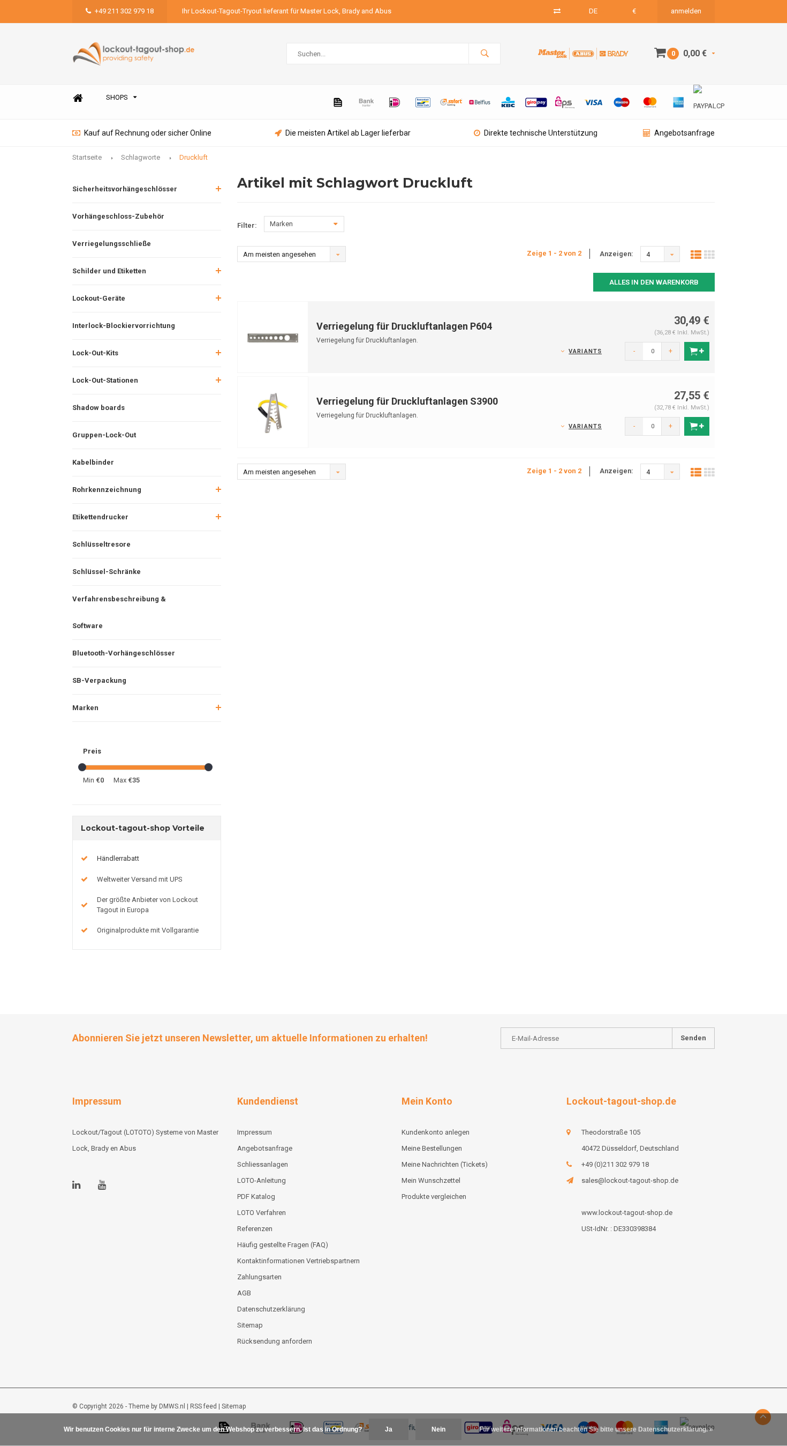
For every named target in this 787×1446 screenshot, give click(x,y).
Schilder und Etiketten (109, 271)
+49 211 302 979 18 (124, 11)
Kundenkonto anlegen (436, 1132)
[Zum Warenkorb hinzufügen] (696, 351)
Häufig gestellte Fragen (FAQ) (282, 1245)
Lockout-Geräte (98, 298)
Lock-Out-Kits (95, 353)
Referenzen (255, 1229)
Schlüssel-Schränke (106, 572)
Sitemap (250, 1325)
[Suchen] (484, 53)
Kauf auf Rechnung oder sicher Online (147, 133)
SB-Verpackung (99, 680)
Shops (117, 97)
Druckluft (193, 157)
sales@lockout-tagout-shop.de (629, 1180)
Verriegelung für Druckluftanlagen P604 (404, 326)
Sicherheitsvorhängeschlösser (124, 189)
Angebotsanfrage (684, 133)
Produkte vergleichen (434, 1196)
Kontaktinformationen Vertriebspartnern (298, 1261)
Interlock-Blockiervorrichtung (123, 326)
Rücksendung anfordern (274, 1341)
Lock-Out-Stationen (105, 380)
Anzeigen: (616, 254)
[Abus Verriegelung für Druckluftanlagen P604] (273, 336)
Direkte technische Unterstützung (540, 133)
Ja (388, 1429)
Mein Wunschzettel (431, 1180)
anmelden (686, 11)
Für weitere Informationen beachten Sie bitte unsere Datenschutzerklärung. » (596, 1429)
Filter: (247, 225)
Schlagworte (140, 157)
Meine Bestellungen (432, 1148)
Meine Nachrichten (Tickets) (445, 1164)
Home (78, 98)
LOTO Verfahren (261, 1213)
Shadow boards (98, 408)
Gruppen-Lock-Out (104, 435)
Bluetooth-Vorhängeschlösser (123, 653)
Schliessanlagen (262, 1164)
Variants (585, 351)
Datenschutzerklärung (271, 1309)
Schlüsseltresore (101, 544)
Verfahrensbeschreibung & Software (119, 612)
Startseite (87, 157)
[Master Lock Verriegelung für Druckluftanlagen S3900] (273, 411)
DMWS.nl (172, 1406)
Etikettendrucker (100, 517)
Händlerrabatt (118, 858)
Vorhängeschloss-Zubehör (118, 216)
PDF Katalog (256, 1196)
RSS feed (203, 1406)
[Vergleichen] (557, 11)
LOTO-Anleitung (261, 1180)
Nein (438, 1429)
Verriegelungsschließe (111, 244)
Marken (85, 708)
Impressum (254, 1132)
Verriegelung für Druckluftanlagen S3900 (407, 401)
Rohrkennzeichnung (106, 490)
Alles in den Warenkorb (654, 282)
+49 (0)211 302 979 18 (615, 1164)
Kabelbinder (93, 462)
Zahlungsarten (259, 1277)
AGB (244, 1293)
